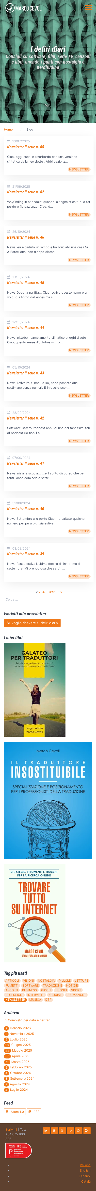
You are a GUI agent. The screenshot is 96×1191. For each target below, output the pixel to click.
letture (81, 980)
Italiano (85, 1165)
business (29, 990)
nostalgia (46, 980)
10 (56, 592)
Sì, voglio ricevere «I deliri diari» (32, 623)
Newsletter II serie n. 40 (25, 508)
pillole (65, 980)
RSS (35, 1112)
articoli (12, 980)
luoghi (61, 990)
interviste (35, 995)
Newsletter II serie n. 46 (25, 237)
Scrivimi (11, 1129)
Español (85, 1176)
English (85, 1170)
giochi (46, 990)
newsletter (79, 169)
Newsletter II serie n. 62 (25, 192)
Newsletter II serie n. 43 (25, 373)
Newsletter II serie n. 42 (25, 418)
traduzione (52, 985)
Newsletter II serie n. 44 (25, 327)
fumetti (11, 985)
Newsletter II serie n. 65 (25, 147)
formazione (76, 995)
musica (35, 999)
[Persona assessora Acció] (18, 1150)
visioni (28, 980)
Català (86, 1181)
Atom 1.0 (17, 1112)
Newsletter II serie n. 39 (25, 554)
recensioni (14, 995)
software (31, 985)
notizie (72, 985)
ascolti (11, 990)
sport (76, 990)
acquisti (55, 995)
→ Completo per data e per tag (27, 1020)
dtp (48, 999)
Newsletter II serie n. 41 (25, 463)
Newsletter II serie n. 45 (25, 282)
